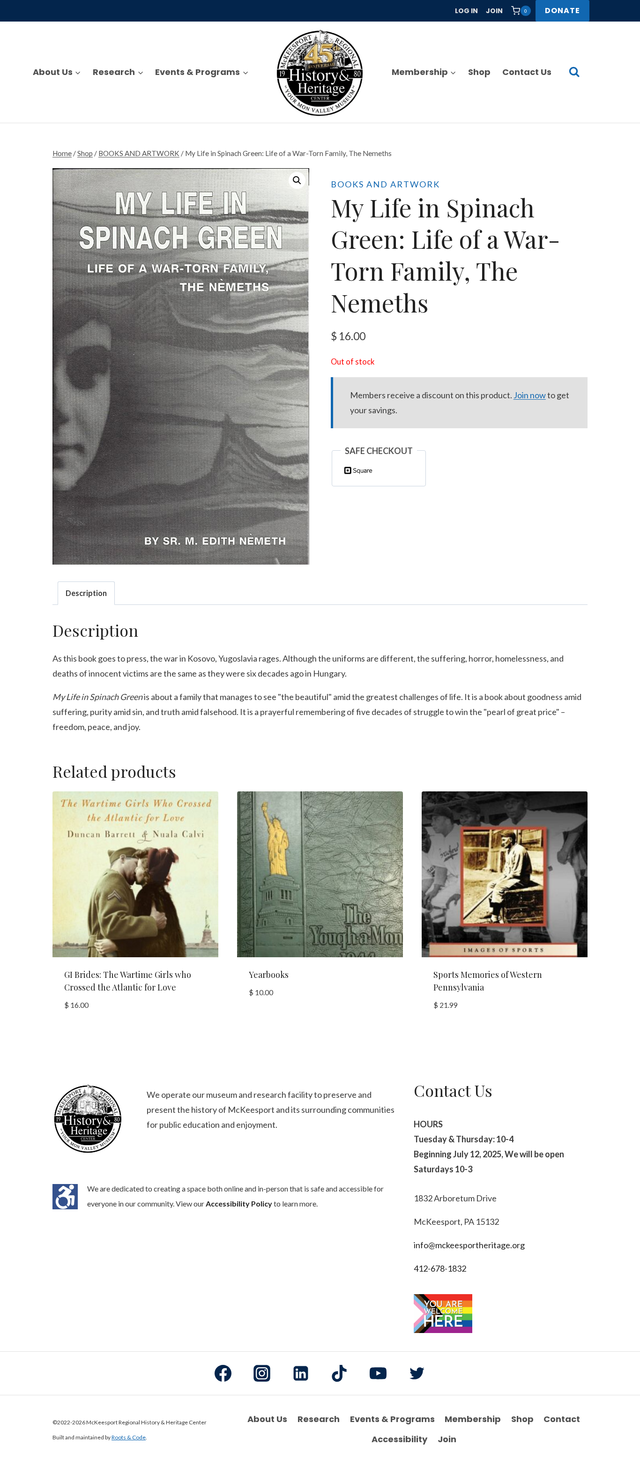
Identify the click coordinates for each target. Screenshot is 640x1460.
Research (319, 1419)
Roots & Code (129, 1437)
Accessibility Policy (239, 1203)
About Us (267, 1419)
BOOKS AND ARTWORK (385, 184)
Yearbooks (269, 974)
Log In (466, 10)
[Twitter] (417, 1373)
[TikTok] (339, 1373)
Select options (279, 1022)
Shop (479, 72)
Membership (473, 1419)
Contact (561, 1419)
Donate (562, 10)
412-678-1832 (440, 1268)
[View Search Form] (574, 72)
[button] (297, 180)
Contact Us (526, 72)
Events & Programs (392, 1419)
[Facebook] (223, 1373)
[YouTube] (378, 1373)
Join (494, 10)
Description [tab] (86, 592)
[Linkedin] (301, 1373)
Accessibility (399, 1439)
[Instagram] (262, 1373)
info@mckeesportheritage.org (469, 1245)
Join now (529, 395)
